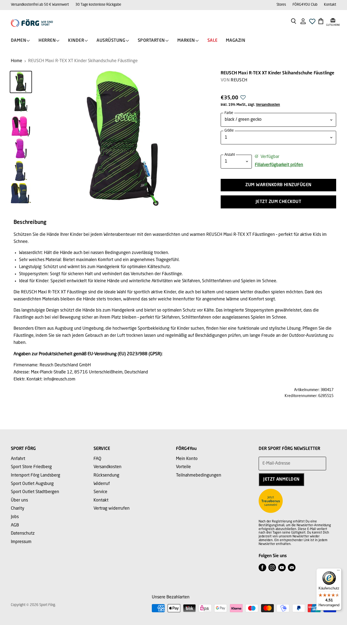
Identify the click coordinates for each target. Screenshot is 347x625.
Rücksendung (106, 475)
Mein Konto (187, 459)
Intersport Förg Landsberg (35, 475)
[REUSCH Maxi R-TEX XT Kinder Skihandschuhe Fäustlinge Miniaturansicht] (20, 82)
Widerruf (102, 484)
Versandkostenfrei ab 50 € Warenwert (40, 5)
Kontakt (330, 5)
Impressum (21, 542)
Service (100, 492)
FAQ (97, 459)
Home (16, 61)
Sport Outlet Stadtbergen (35, 492)
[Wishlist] (312, 23)
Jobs (15, 517)
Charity (17, 508)
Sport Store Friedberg (31, 467)
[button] (243, 99)
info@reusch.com (59, 379)
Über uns (19, 500)
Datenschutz (23, 533)
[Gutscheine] (333, 21)
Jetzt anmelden (281, 479)
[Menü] (338, 571)
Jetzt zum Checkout (278, 202)
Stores (281, 5)
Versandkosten (268, 105)
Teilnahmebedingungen (198, 475)
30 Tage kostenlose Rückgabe (98, 5)
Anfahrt (18, 459)
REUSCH (239, 80)
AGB (15, 525)
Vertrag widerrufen (112, 508)
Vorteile (183, 467)
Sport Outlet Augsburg (32, 484)
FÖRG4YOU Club (305, 5)
